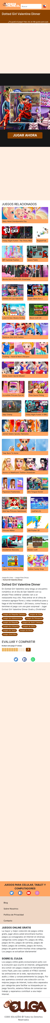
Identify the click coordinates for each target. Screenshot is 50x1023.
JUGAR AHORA (25, 135)
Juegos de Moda (26, 630)
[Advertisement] (25, 48)
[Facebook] (24, 659)
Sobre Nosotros (11, 908)
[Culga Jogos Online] (25, 1005)
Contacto (8, 920)
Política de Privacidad (14, 914)
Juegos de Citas (35, 614)
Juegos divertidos (10, 634)
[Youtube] (29, 893)
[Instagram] (37, 893)
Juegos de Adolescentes (12, 618)
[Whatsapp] (33, 659)
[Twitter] (16, 659)
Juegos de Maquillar (10, 622)
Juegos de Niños (29, 626)
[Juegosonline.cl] (11, 4)
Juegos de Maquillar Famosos (14, 614)
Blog (6, 902)
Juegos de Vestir (9, 630)
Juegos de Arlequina (11, 626)
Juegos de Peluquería (34, 618)
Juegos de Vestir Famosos (32, 622)
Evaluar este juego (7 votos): (12, 646)
